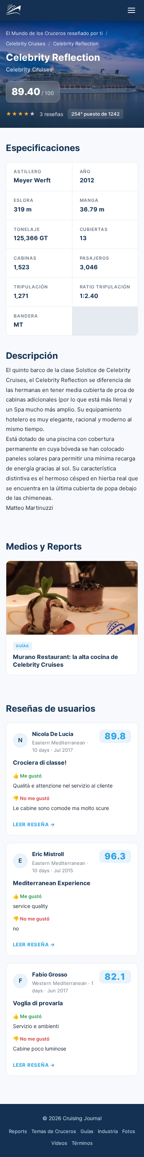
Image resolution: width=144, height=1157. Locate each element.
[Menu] (131, 10)
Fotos (128, 1131)
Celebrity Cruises (25, 43)
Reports (18, 1131)
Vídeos (59, 1143)
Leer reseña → (34, 824)
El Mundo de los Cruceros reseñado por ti (54, 33)
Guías (86, 1131)
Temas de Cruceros (53, 1131)
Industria (108, 1131)
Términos (82, 1143)
